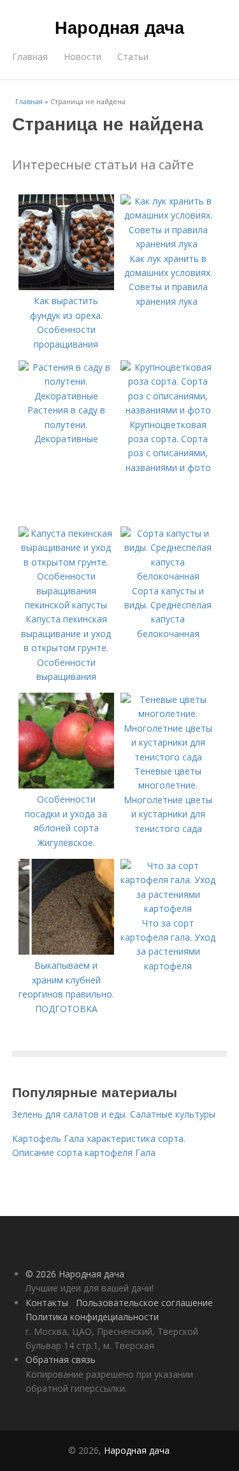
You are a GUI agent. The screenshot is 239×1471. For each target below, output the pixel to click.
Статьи (132, 56)
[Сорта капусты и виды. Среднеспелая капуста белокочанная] (168, 576)
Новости (82, 56)
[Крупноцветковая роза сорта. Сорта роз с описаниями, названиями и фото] (168, 410)
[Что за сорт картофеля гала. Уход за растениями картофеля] (168, 908)
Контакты (46, 1303)
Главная (30, 56)
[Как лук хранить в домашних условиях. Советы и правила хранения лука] (168, 244)
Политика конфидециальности (92, 1317)
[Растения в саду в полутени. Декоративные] (66, 396)
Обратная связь (60, 1359)
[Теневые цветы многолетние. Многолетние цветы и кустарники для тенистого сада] (168, 757)
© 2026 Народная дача (74, 1274)
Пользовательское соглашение (144, 1303)
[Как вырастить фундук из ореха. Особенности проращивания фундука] (66, 287)
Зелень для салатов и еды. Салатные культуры (113, 1114)
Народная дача (119, 27)
